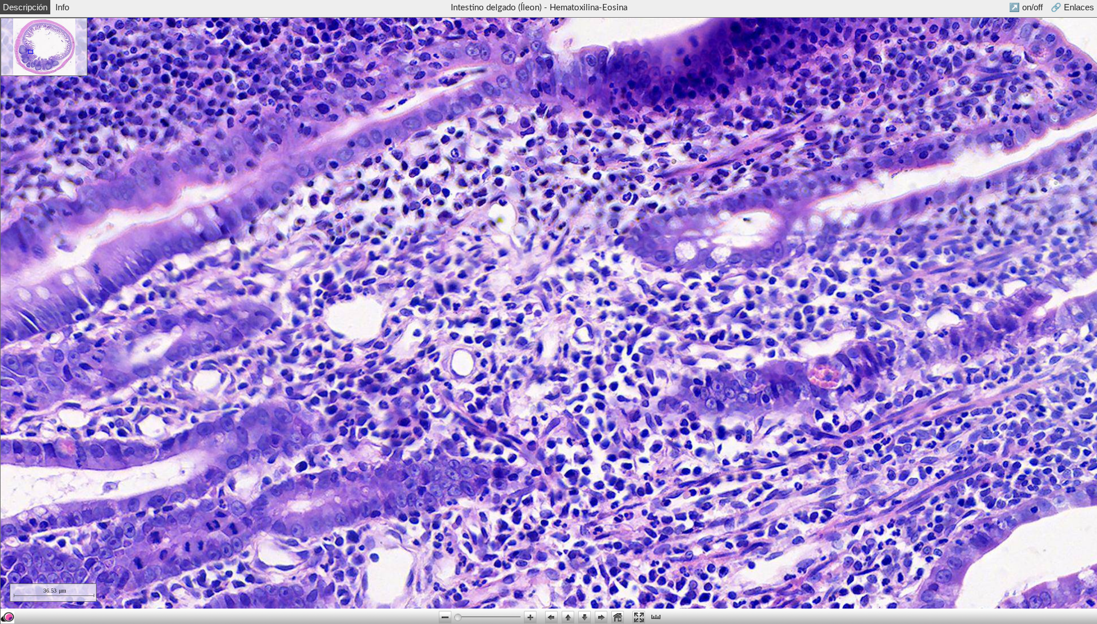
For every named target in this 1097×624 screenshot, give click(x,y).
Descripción (25, 7)
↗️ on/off (1026, 7)
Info (62, 7)
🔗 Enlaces (1072, 7)
